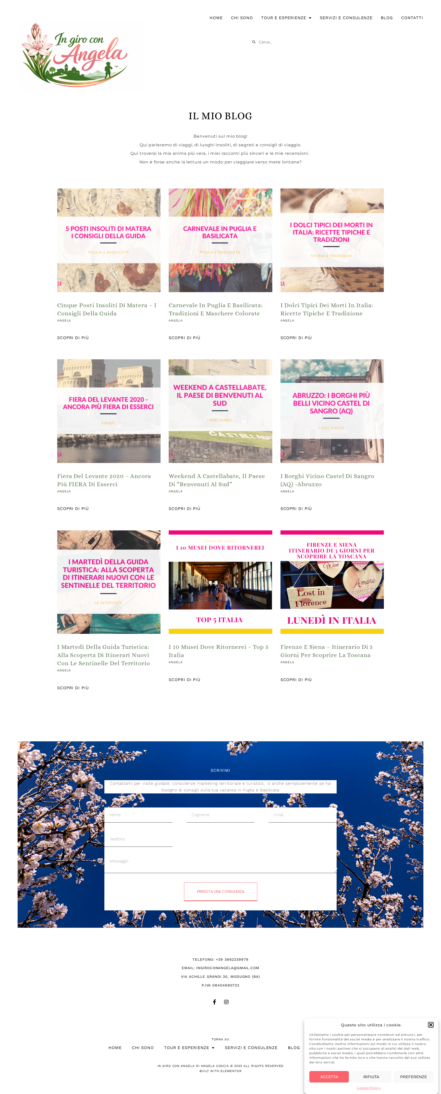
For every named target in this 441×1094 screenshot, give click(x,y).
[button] (430, 1024)
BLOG (387, 17)
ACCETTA (329, 1076)
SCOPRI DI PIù (73, 337)
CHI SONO (242, 17)
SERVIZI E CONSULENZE (346, 17)
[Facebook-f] (215, 1002)
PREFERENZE (413, 1076)
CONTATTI (412, 17)
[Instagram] (226, 1002)
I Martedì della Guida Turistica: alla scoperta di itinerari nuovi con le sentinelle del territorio (103, 655)
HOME (216, 17)
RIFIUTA (371, 1076)
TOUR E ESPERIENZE (283, 17)
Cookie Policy (369, 1088)
